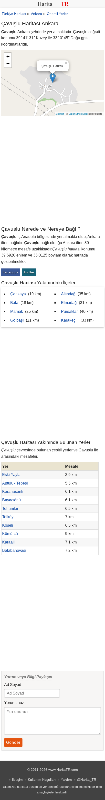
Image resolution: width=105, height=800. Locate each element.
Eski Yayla (11, 475)
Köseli (7, 525)
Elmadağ (69, 303)
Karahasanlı (12, 491)
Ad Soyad (12, 685)
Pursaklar (69, 311)
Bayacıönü (11, 500)
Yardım (66, 779)
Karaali (8, 542)
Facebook (11, 272)
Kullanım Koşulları (42, 779)
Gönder (13, 742)
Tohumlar (10, 508)
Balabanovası (14, 550)
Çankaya (18, 294)
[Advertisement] (52, 170)
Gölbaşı (17, 320)
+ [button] (8, 56)
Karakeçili (69, 320)
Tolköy (7, 517)
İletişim (17, 779)
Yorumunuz (14, 703)
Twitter (28, 272)
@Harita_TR (86, 779)
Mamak (16, 311)
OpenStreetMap (78, 113)
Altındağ (68, 294)
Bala (14, 303)
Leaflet (60, 113)
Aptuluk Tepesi (15, 483)
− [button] (8, 64)
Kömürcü (10, 534)
